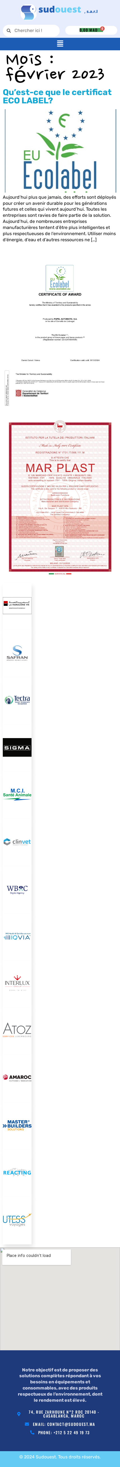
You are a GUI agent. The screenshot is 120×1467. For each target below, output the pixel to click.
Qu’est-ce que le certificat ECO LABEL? (57, 96)
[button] (60, 44)
